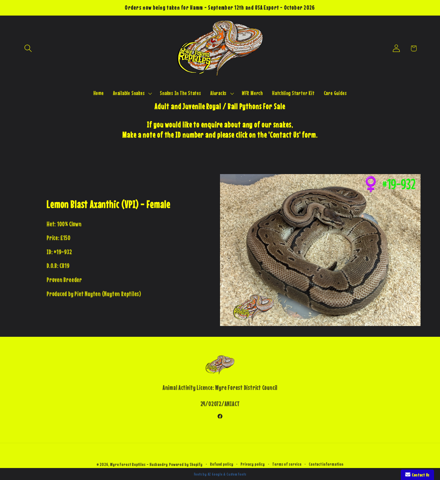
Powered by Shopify (186, 464)
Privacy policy (253, 464)
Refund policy (221, 464)
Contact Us (420, 474)
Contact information (326, 464)
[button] (28, 48)
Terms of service (287, 464)
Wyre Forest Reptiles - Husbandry (139, 464)
